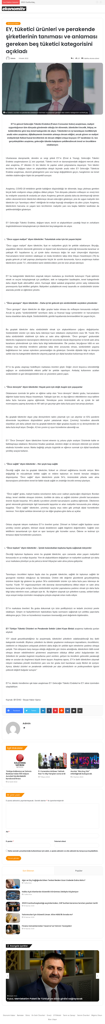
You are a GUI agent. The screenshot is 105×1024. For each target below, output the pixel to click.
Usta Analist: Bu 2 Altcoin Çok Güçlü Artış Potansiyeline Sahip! (43, 998)
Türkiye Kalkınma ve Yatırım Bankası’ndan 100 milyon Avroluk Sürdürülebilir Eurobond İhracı (19, 775)
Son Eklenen (28, 870)
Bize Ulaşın (52, 1019)
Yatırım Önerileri (83, 1015)
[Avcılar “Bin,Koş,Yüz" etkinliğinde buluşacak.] (85, 761)
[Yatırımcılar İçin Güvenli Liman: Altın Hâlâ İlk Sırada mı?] (13, 918)
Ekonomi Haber (13, 23)
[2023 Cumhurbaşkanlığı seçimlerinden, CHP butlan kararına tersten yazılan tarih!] (13, 906)
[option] (52, 976)
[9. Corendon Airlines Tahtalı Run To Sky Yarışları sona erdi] (52, 761)
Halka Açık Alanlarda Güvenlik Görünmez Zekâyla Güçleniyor (50, 891)
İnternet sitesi (60, 841)
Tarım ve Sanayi (69, 1015)
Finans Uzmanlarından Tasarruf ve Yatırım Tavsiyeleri (47, 926)
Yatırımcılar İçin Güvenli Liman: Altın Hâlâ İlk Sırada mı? (47, 914)
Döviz (27, 1015)
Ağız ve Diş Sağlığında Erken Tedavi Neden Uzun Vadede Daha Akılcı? (53, 880)
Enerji (49, 1015)
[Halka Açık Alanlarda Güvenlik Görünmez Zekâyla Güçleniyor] (13, 895)
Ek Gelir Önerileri (38, 1015)
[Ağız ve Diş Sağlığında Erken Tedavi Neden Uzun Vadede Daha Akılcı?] (13, 884)
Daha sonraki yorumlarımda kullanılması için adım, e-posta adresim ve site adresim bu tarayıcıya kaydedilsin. (53, 851)
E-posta (10, 841)
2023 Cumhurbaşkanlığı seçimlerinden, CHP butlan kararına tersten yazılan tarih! (53, 2)
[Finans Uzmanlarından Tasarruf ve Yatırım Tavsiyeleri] (13, 929)
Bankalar (20, 1015)
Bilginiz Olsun (96, 1015)
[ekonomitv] (14, 8)
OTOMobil (57, 1015)
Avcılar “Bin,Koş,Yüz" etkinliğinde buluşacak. (81, 772)
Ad (7, 832)
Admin (12, 58)
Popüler (78, 870)
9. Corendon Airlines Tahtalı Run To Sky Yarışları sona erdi (51, 772)
